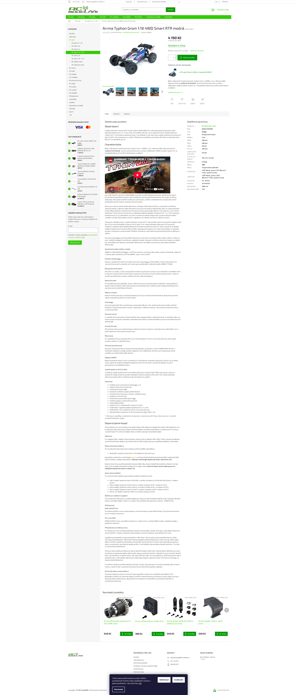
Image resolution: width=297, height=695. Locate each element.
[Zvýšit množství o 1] (176, 56)
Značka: (146, 32)
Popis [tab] (107, 114)
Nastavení (118, 689)
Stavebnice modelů (76, 105)
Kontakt (129, 2)
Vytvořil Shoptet (223, 690)
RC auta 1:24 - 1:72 (78, 59)
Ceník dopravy (139, 669)
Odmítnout (164, 680)
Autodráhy (73, 99)
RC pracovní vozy (75, 80)
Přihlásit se (75, 243)
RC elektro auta (77, 62)
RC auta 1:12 (76, 49)
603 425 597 (174, 664)
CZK (216, 2)
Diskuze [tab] (127, 114)
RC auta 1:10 (76, 46)
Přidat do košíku (189, 57)
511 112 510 (174, 661)
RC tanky (72, 84)
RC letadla (72, 74)
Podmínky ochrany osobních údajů (145, 666)
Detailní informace (174, 92)
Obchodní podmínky (159, 2)
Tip (70, 115)
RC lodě (72, 71)
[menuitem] (71, 17)
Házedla (72, 109)
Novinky (72, 33)
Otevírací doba (139, 672)
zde (140, 683)
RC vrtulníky (73, 77)
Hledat (170, 10)
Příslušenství (73, 96)
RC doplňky (73, 93)
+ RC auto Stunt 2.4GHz (195, 72)
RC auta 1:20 (76, 55)
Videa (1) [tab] (117, 114)
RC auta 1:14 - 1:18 (78, 52)
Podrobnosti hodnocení (131, 32)
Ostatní (71, 102)
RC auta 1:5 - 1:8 (77, 43)
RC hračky (72, 87)
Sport (71, 112)
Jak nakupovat (142, 2)
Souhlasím (178, 680)
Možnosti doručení (197, 51)
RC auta (72, 40)
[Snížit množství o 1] (176, 59)
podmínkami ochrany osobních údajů (82, 236)
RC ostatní (72, 90)
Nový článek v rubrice (207, 657)
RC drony (72, 68)
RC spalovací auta (78, 65)
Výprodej (72, 37)
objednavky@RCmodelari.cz (180, 657)
